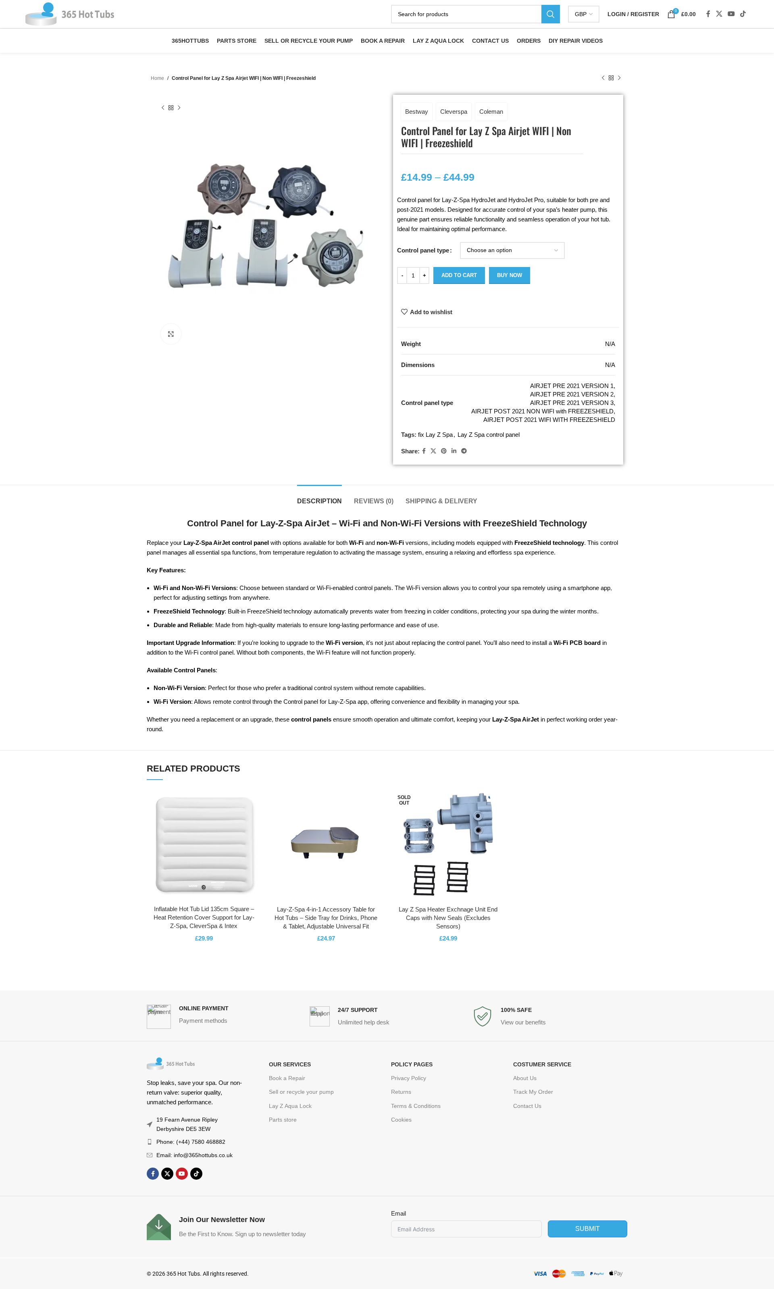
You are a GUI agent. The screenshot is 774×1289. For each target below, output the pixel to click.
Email (398, 1213)
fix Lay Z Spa (435, 434)
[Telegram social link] (464, 451)
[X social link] (719, 14)
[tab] (319, 497)
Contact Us (527, 1106)
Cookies (401, 1119)
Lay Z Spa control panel (489, 434)
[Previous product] (603, 78)
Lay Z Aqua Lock (290, 1106)
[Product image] (204, 844)
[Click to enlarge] (171, 334)
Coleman (491, 111)
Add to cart (459, 275)
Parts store (283, 1119)
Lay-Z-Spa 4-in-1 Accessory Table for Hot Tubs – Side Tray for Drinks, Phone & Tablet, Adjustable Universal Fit (326, 918)
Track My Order (533, 1092)
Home (157, 78)
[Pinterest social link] (444, 451)
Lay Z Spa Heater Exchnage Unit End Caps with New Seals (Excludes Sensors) (448, 918)
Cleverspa (453, 111)
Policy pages (412, 1064)
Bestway (416, 111)
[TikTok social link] (743, 14)
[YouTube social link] (731, 14)
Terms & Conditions (416, 1106)
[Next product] (619, 78)
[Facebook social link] (708, 14)
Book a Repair (287, 1078)
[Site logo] (69, 13)
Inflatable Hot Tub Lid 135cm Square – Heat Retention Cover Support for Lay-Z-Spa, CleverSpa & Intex (204, 917)
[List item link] (195, 1141)
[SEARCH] (550, 14)
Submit (587, 1228)
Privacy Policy (408, 1078)
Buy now (509, 275)
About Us (525, 1078)
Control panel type (423, 250)
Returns (401, 1092)
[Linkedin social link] (454, 451)
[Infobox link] (224, 1017)
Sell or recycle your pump (301, 1092)
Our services (290, 1064)
